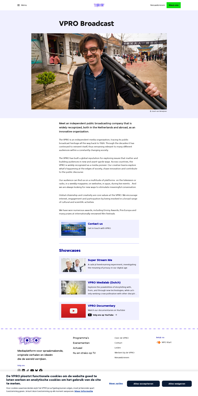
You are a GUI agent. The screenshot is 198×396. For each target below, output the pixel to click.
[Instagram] (19, 370)
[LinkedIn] (23, 370)
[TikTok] (27, 370)
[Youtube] (32, 370)
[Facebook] (40, 370)
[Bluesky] (36, 370)
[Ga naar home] (99, 5)
